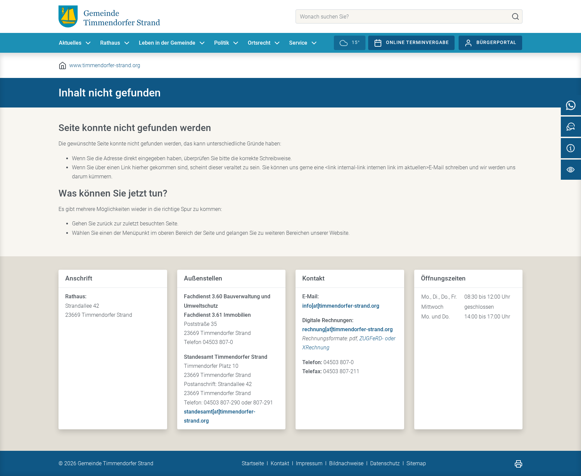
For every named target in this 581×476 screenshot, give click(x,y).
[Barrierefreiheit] (571, 170)
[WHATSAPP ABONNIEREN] (571, 105)
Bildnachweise (346, 463)
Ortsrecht (259, 43)
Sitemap (416, 463)
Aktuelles (70, 43)
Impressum (309, 463)
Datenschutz (385, 463)
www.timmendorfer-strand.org (104, 65)
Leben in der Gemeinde (167, 43)
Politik (221, 43)
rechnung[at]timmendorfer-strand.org (347, 329)
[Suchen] (515, 16)
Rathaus (110, 43)
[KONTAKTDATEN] (571, 148)
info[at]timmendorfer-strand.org (340, 306)
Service (298, 43)
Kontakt (280, 463)
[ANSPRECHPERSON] (571, 127)
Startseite (253, 463)
